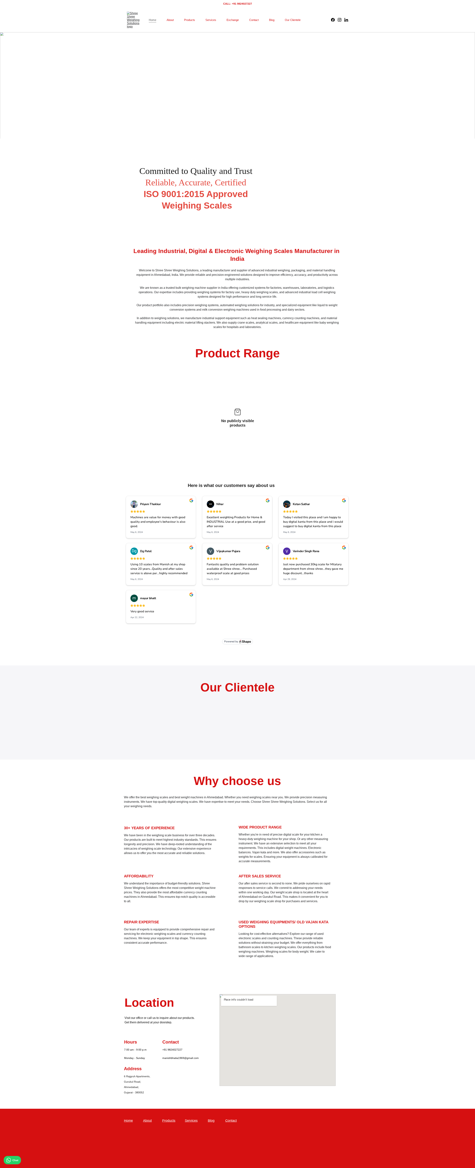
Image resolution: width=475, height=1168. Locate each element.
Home (152, 19)
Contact (254, 19)
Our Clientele (293, 19)
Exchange (233, 19)
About (170, 19)
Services (210, 19)
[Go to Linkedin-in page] (346, 20)
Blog (271, 19)
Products (189, 19)
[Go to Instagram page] (341, 20)
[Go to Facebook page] (334, 20)
